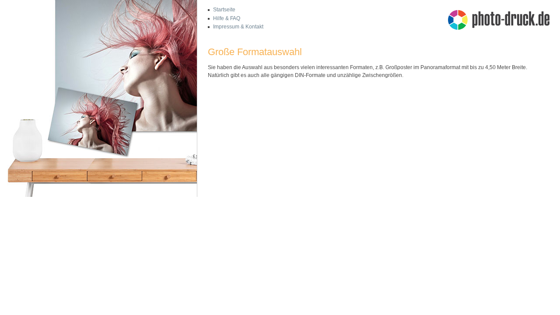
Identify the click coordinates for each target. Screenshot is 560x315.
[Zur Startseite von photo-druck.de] (503, 21)
